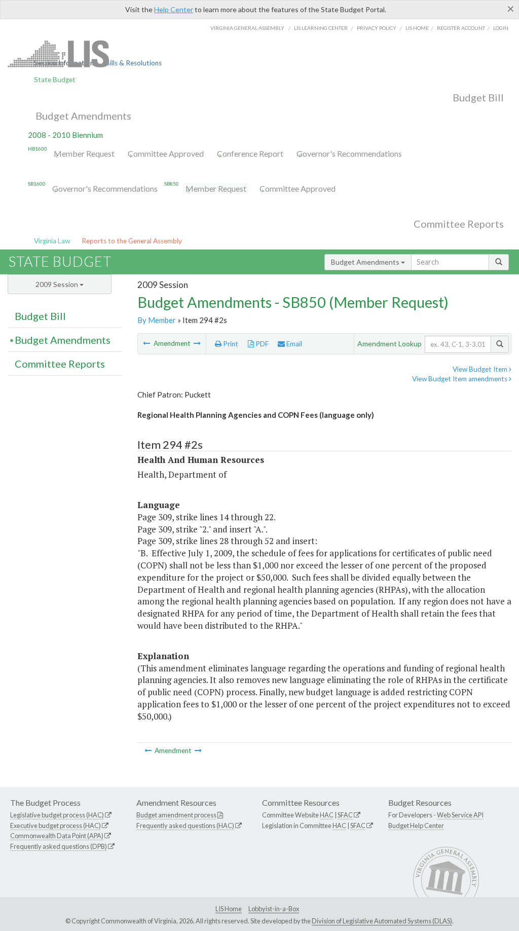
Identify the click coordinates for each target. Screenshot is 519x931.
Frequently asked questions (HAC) (185, 825)
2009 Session (57, 284)
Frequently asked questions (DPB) (58, 846)
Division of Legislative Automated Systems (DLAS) (382, 921)
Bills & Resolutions (133, 63)
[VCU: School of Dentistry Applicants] (147, 343)
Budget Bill (478, 97)
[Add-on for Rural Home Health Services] (197, 343)
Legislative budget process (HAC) (57, 815)
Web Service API (460, 815)
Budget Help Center (416, 825)
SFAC (345, 815)
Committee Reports (459, 224)
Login (500, 28)
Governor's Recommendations (349, 153)
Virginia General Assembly (247, 28)
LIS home (417, 28)
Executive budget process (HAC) (55, 825)
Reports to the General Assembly (132, 241)
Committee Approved (166, 153)
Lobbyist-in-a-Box (273, 909)
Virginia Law (52, 241)
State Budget (55, 80)
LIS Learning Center (321, 28)
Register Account (461, 28)
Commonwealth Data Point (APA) (56, 836)
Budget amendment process (176, 815)
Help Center (173, 9)
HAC (326, 815)
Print (229, 344)
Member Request (84, 153)
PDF (261, 344)
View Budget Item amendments (460, 379)
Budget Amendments (83, 116)
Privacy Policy (376, 28)
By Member (156, 320)
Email (293, 344)
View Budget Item (481, 369)
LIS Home (228, 909)
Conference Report (250, 153)
